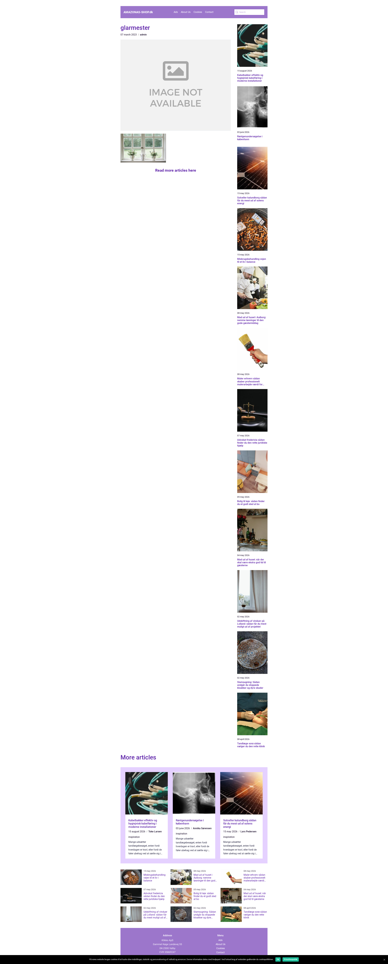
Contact (209, 12)
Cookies (198, 12)
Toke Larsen (155, 831)
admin (143, 34)
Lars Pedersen (248, 831)
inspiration (134, 837)
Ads (176, 12)
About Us (186, 12)
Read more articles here (175, 170)
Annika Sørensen (202, 828)
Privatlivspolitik (290, 959)
